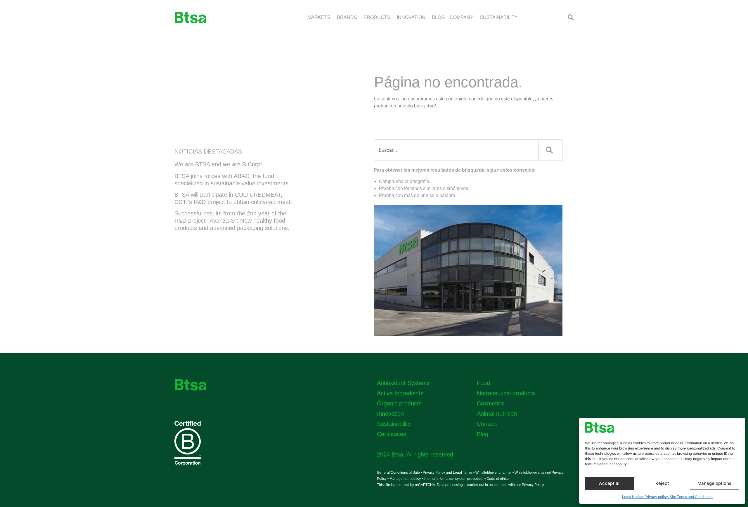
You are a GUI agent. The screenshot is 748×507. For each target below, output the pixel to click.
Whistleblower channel (493, 473)
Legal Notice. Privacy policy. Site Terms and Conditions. (667, 496)
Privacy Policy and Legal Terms (448, 473)
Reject (662, 483)
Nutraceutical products (506, 393)
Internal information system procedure (454, 479)
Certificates (391, 434)
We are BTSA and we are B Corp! (218, 164)
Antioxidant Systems (403, 383)
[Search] (550, 150)
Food (483, 383)
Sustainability (394, 424)
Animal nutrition (497, 413)
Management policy (405, 479)
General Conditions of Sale (398, 473)
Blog (482, 434)
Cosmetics (490, 403)
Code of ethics (497, 479)
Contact (487, 424)
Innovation (390, 413)
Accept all (610, 483)
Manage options (714, 483)
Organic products (399, 403)
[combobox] (456, 150)
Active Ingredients (400, 393)
